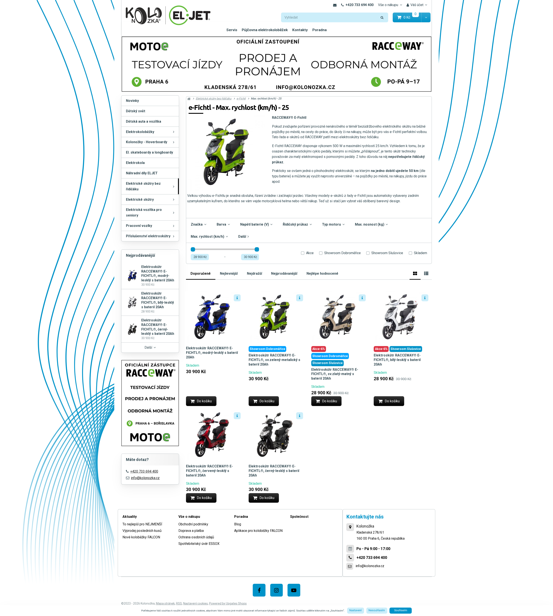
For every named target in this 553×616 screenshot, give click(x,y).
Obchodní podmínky (193, 524)
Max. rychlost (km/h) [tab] (207, 236)
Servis (231, 30)
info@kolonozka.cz (145, 478)
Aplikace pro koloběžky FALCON (258, 531)
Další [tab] (242, 236)
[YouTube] (294, 590)
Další (148, 347)
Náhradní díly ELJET (142, 173)
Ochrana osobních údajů (196, 537)
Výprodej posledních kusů (142, 531)
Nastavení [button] (355, 610)
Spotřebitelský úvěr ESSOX (198, 544)
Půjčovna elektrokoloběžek (265, 30)
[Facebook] (259, 590)
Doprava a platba (191, 531)
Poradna (319, 30)
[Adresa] (350, 527)
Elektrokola (135, 163)
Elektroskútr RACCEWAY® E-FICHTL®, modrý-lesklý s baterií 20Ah (212, 352)
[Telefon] (350, 557)
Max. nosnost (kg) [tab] (369, 224)
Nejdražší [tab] (254, 273)
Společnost (299, 517)
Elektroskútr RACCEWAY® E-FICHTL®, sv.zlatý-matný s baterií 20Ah (334, 374)
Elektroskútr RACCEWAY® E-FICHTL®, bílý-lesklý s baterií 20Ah (397, 359)
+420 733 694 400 (359, 5)
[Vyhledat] (382, 17)
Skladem (420, 253)
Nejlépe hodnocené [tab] (322, 273)
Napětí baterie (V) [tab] (254, 224)
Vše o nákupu (388, 5)
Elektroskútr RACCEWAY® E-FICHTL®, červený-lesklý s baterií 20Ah (209, 470)
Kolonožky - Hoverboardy (146, 142)
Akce (310, 253)
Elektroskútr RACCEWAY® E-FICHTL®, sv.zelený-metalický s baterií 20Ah (274, 359)
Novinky (132, 101)
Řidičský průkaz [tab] (295, 224)
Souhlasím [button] (400, 610)
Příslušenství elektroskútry (148, 236)
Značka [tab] (197, 224)
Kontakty (300, 30)
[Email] (335, 5)
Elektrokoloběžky (140, 132)
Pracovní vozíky (139, 226)
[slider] (193, 249)
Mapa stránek (165, 603)
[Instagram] (276, 590)
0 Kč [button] (413, 17)
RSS (179, 603)
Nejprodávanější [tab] (284, 273)
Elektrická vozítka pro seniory (144, 212)
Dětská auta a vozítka (143, 121)
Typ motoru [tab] (331, 224)
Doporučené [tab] (201, 273)
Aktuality (129, 517)
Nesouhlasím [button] (377, 610)
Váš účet (416, 5)
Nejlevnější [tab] (229, 273)
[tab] (415, 273)
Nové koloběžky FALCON (141, 537)
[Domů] (168, 15)
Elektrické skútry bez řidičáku (143, 186)
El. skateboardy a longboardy (149, 152)
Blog (237, 524)
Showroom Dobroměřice (342, 253)
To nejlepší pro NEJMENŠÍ (142, 524)
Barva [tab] (221, 224)
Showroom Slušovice (387, 253)
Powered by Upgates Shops (228, 603)
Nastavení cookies (195, 603)
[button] (426, 17)
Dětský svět (135, 111)
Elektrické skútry (140, 199)
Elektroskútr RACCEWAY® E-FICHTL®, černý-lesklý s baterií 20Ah (274, 470)
